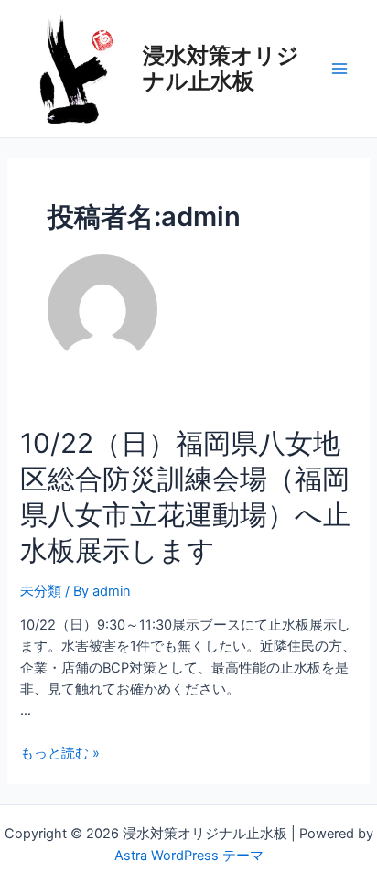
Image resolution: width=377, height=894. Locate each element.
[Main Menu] (339, 68)
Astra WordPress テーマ (189, 855)
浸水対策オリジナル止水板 (221, 68)
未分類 (40, 591)
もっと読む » (60, 753)
